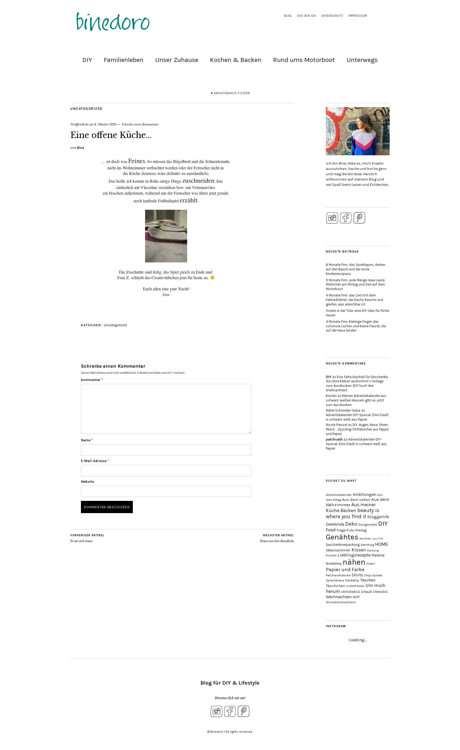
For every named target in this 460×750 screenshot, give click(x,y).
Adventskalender (339, 495)
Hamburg (367, 545)
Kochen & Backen (235, 60)
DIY (87, 60)
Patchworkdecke (338, 575)
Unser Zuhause (176, 60)
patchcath (334, 439)
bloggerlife (378, 516)
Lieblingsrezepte (354, 555)
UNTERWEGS (350, 592)
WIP (356, 597)
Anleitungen (364, 494)
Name (87, 440)
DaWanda (335, 524)
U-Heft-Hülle (355, 586)
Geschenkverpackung (343, 545)
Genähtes (342, 537)
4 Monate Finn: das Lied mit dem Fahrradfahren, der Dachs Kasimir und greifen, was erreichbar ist (354, 299)
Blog (288, 16)
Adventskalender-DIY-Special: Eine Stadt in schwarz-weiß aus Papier (357, 417)
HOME (381, 544)
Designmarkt (367, 524)
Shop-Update (373, 575)
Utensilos (380, 592)
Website (87, 482)
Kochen (331, 555)
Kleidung (373, 550)
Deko (351, 524)
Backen (348, 510)
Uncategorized (86, 109)
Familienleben (123, 60)
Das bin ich (306, 16)
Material (378, 555)
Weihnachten (339, 596)
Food (331, 530)
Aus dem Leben (356, 499)
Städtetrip (352, 580)
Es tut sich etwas (87, 538)
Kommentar (92, 380)
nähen (354, 562)
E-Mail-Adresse (95, 461)
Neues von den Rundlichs (277, 538)
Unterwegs (362, 60)
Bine (80, 148)
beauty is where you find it (352, 513)
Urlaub (366, 591)
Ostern (371, 563)
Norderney (334, 563)
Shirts (357, 574)
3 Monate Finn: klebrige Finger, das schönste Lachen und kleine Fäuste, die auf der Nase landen (356, 326)
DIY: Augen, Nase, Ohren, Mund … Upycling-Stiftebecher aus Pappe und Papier (357, 429)
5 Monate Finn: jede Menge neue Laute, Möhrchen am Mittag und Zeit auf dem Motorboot (355, 284)
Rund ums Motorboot (304, 60)
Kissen (359, 549)
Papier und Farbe (345, 569)
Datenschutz (332, 16)
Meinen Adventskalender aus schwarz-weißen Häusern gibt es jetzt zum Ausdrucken (356, 400)
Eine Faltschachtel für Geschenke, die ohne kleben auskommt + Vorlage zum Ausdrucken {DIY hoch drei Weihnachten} (357, 383)
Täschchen (335, 586)
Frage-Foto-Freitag (352, 530)
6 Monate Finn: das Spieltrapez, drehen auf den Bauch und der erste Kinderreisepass (355, 269)
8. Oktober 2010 (105, 124)
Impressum (357, 16)
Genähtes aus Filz (371, 538)
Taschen (367, 580)
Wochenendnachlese (341, 602)
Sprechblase (335, 580)
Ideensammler (338, 550)
